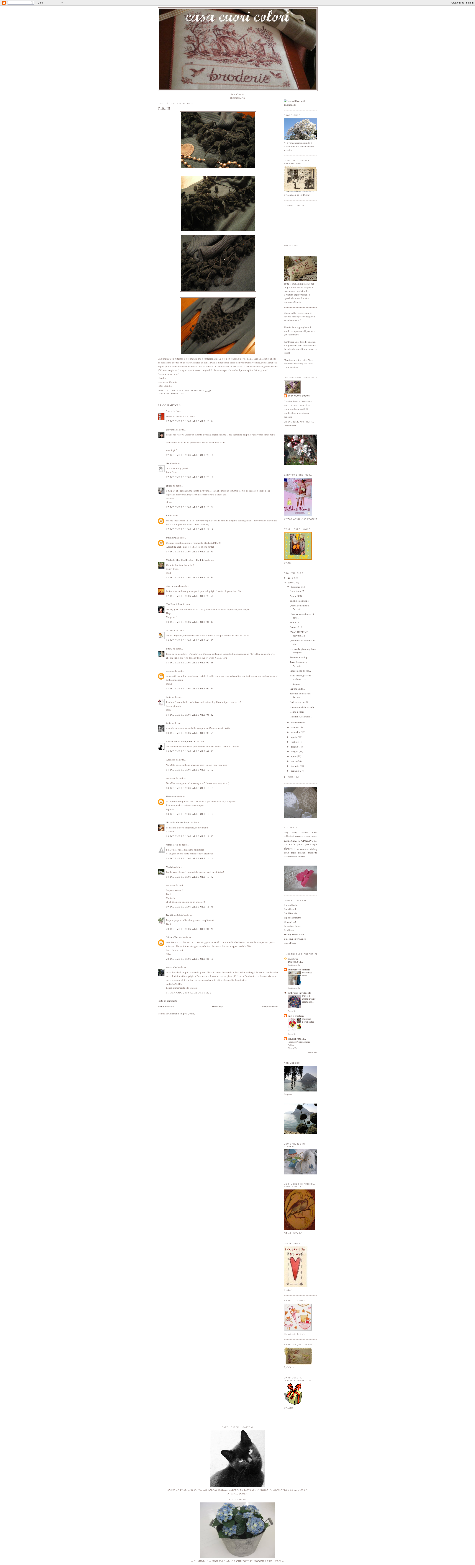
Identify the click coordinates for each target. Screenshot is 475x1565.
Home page (217, 1006)
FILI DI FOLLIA (297, 1038)
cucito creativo (302, 840)
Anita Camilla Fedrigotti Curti (181, 741)
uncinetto (177, 393)
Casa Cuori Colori (299, 396)
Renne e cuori (297, 711)
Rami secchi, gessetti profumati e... (300, 677)
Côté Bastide (290, 913)
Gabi (168, 463)
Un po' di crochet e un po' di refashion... (309, 998)
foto (315, 841)
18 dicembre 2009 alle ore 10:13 (190, 788)
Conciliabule (290, 909)
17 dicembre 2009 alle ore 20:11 (190, 455)
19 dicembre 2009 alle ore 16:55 (190, 906)
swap (286, 852)
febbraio (295, 766)
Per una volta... (297, 688)
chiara (169, 485)
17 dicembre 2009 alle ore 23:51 (190, 596)
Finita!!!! (164, 108)
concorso (299, 836)
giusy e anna (172, 586)
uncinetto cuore (290, 856)
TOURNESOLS (295, 961)
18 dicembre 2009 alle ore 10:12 (190, 769)
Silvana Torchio (174, 937)
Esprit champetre (292, 917)
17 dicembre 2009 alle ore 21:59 (190, 577)
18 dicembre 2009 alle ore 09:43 (190, 751)
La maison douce (292, 926)
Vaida (169, 867)
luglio (294, 741)
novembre (296, 722)
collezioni (289, 836)
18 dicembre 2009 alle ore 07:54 (190, 688)
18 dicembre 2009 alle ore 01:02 (190, 622)
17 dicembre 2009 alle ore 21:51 (190, 551)
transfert (301, 852)
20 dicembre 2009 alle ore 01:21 (190, 929)
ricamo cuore (302, 849)
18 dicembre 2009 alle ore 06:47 (190, 640)
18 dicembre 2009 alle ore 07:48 (190, 662)
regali (314, 844)
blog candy (290, 832)
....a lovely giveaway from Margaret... (303, 650)
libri (285, 844)
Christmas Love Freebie (308, 1020)
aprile (294, 756)
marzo (294, 761)
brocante (304, 832)
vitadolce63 (172, 844)
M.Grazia (170, 630)
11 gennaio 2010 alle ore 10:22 (188, 992)
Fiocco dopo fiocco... (300, 670)
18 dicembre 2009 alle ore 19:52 (190, 876)
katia (168, 723)
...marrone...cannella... (301, 716)
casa (314, 832)
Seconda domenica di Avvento (300, 695)
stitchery (313, 849)
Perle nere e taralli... (299, 702)
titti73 (169, 648)
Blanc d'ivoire (291, 905)
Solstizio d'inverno (299, 600)
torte (293, 852)
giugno (295, 746)
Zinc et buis (290, 942)
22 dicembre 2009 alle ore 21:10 (190, 958)
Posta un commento (167, 1000)
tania (168, 697)
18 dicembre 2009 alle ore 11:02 (190, 836)
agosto (294, 737)
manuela (170, 671)
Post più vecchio (270, 1006)
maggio (295, 751)
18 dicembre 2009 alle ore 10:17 (190, 814)
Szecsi (169, 411)
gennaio (295, 770)
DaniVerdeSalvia (174, 915)
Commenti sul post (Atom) (181, 1013)
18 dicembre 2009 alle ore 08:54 (190, 733)
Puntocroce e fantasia (299, 969)
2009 (291, 582)
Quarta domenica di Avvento (299, 607)
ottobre (295, 727)
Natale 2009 (296, 596)
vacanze (301, 856)
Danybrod (293, 958)
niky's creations (296, 1015)
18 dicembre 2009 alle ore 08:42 (190, 714)
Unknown (171, 537)
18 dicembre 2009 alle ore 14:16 (190, 858)
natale (292, 844)
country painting (310, 836)
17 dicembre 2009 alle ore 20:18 (190, 477)
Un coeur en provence (295, 938)
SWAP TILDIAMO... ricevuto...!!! (300, 633)
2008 (291, 777)
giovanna (171, 429)
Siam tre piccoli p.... (300, 657)
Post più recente (166, 1006)
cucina (287, 840)
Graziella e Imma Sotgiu (178, 822)
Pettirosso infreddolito (299, 992)
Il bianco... (295, 684)
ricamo (289, 848)
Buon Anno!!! (297, 591)
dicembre (296, 586)
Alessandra (171, 967)
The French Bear (174, 604)
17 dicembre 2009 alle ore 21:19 (190, 529)
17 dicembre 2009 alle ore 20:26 (190, 507)
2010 (291, 577)
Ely (168, 515)
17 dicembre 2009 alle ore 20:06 (190, 421)
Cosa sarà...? (296, 627)
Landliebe (289, 930)
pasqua (300, 844)
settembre (296, 732)
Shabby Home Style (294, 934)
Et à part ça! (290, 921)
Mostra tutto (312, 1052)
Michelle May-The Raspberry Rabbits (185, 560)
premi (308, 844)
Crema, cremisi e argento (302, 707)
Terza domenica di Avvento (299, 664)
